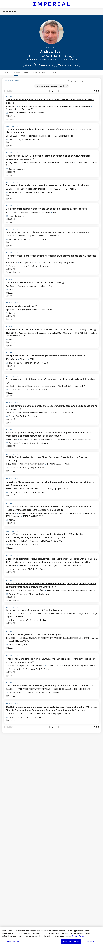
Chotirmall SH (22, 113)
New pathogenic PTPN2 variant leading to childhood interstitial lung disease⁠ (44, 355)
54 (57, 90)
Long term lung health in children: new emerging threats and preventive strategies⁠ (47, 232)
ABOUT (6, 73)
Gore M (27, 139)
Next (96, 90)
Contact (29, 65)
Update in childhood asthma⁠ (20, 306)
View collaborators (68, 65)
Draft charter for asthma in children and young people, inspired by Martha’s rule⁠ (46, 208)
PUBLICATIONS (21, 73)
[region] (51, 936)
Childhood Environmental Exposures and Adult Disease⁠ (34, 282)
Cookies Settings (11, 941)
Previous (9, 90)
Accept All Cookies (70, 941)
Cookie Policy (78, 936)
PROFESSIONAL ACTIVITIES (45, 73)
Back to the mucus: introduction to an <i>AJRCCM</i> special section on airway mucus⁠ (50, 329)
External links (46, 65)
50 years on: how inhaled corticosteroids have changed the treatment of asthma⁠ (46, 185)
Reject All (91, 941)
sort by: (39, 86)
